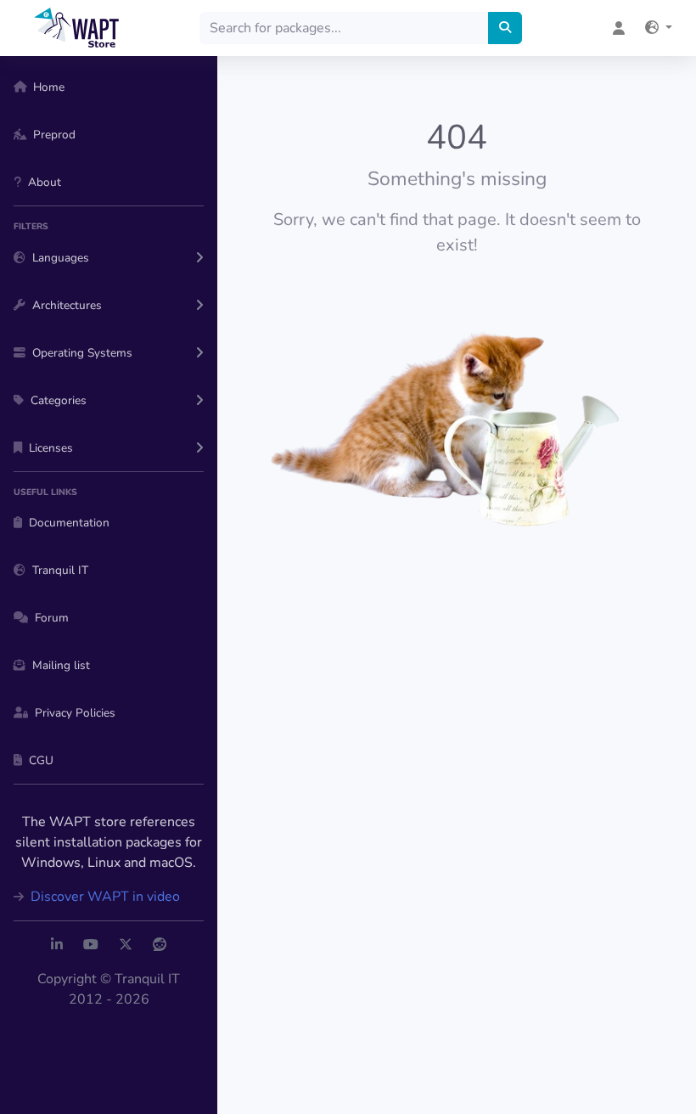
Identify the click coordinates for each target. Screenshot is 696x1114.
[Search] (505, 28)
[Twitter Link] (125, 945)
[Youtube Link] (90, 945)
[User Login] (618, 28)
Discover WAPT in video (103, 896)
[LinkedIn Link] (57, 945)
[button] (658, 28)
